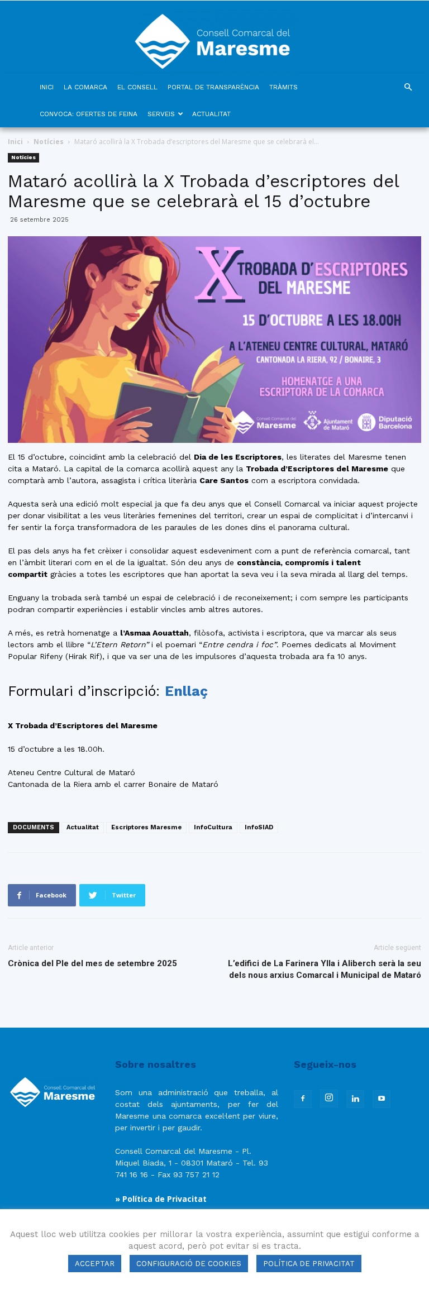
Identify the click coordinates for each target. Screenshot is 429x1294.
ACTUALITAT (211, 114)
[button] (407, 87)
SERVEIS (161, 114)
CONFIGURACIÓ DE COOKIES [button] (188, 1263)
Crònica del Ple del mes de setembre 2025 (92, 963)
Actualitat (82, 827)
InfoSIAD (259, 827)
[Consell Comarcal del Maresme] (214, 37)
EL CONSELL (137, 87)
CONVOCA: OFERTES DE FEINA (88, 114)
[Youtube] (381, 1099)
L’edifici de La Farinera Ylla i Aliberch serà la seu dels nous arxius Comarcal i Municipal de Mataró (324, 969)
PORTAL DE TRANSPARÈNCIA (213, 87)
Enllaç (186, 691)
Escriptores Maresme (146, 827)
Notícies (49, 141)
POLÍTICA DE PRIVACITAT (309, 1263)
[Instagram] (329, 1098)
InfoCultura (213, 827)
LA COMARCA (85, 87)
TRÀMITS (283, 87)
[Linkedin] (355, 1099)
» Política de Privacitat (161, 1198)
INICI (47, 87)
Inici (15, 141)
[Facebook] (303, 1099)
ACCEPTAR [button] (95, 1263)
